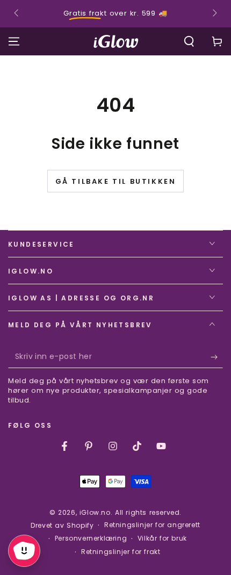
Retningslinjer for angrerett (152, 525)
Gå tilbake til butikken (115, 181)
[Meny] (14, 41)
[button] (189, 41)
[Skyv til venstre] (17, 14)
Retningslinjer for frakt (120, 552)
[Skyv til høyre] (214, 14)
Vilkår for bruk (162, 538)
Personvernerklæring (91, 538)
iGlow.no (95, 512)
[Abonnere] (217, 357)
